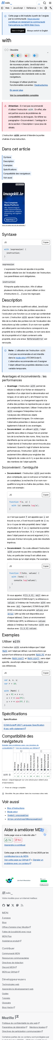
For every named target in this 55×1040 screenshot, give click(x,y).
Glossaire (6, 1003)
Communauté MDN (11, 953)
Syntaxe (7, 157)
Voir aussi (7, 177)
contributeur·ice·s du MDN (16, 856)
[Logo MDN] (7, 893)
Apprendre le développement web (17, 989)
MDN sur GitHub (9, 972)
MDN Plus (7, 936)
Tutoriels (6, 998)
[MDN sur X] (12, 905)
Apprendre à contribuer (14, 845)
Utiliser (11, 641)
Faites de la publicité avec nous (16, 931)
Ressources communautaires (15, 958)
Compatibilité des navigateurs (16, 173)
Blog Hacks (7, 1007)
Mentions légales (37, 1027)
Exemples (7, 165)
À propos (6, 918)
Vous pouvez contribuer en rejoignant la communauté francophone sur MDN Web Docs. (26, 22)
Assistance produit (10, 941)
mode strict (21, 357)
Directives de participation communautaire (21, 1031)
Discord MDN (8, 967)
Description (8, 161)
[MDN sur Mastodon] (17, 905)
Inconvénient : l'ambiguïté (20, 467)
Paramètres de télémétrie (13, 1027)
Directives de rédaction (12, 962)
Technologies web (10, 984)
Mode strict (12, 811)
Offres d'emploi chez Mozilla (15, 927)
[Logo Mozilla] (10, 1017)
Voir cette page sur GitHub (16, 860)
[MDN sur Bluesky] (8, 905)
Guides (5, 993)
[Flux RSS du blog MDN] (22, 905)
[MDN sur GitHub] (3, 905)
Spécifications (9, 169)
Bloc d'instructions (15, 808)
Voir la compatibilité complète (24, 95)
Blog (4, 922)
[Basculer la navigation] (50, 3)
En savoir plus (16, 90)
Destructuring (41, 85)
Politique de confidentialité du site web (19, 1023)
